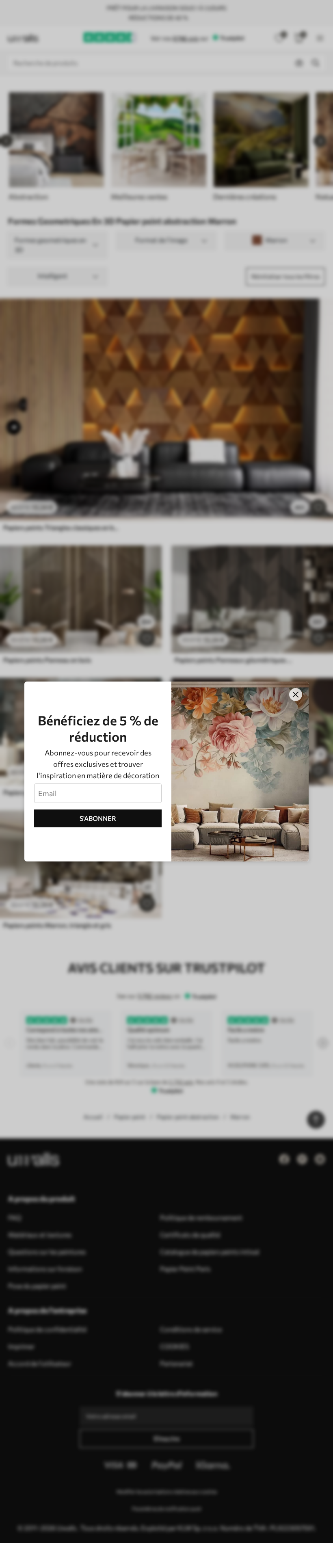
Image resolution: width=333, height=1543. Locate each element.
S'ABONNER (98, 818)
